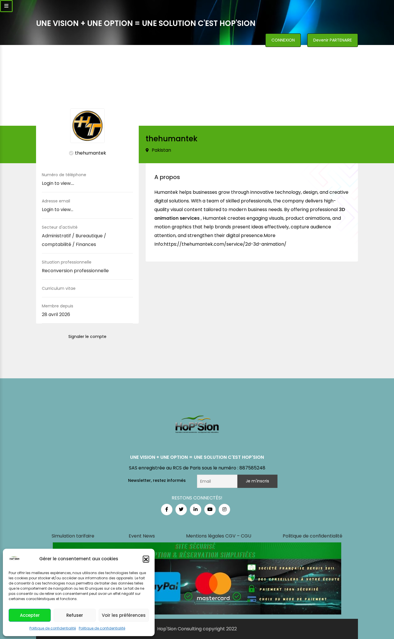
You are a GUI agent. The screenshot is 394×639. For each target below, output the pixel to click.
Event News (142, 536)
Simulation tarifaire (73, 536)
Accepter (30, 615)
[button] (146, 559)
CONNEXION (283, 40)
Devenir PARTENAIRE (332, 40)
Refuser (74, 615)
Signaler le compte (87, 336)
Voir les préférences (124, 615)
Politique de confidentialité (52, 628)
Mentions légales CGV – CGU (218, 536)
